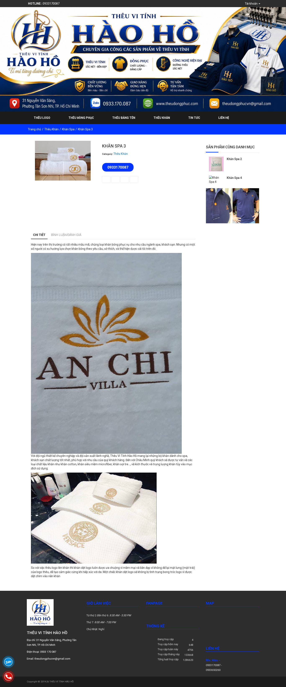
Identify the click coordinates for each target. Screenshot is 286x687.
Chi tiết (39, 235)
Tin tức (194, 117)
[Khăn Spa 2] (216, 163)
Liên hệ (223, 117)
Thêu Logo (42, 117)
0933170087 (43, 3)
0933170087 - (214, 665)
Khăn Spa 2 (234, 159)
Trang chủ (34, 129)
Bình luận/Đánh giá (66, 235)
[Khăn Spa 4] (216, 179)
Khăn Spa (68, 129)
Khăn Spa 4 (234, 177)
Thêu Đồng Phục (81, 117)
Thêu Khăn (161, 117)
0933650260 (213, 670)
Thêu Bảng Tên (123, 117)
